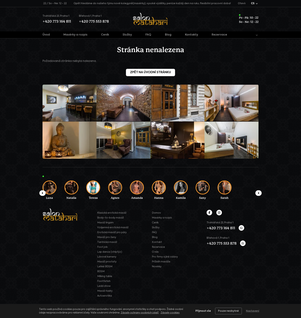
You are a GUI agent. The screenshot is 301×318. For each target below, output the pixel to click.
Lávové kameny (106, 257)
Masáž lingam (105, 222)
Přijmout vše (203, 311)
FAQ (148, 34)
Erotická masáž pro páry (112, 232)
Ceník (105, 34)
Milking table (104, 276)
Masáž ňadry (105, 291)
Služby (127, 34)
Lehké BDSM (104, 266)
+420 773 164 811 (57, 21)
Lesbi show (104, 286)
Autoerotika (104, 296)
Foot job (102, 247)
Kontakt (157, 242)
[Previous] (42, 193)
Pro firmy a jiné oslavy (165, 257)
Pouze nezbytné (228, 311)
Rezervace (219, 34)
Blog (168, 34)
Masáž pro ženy (106, 237)
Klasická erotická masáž (111, 213)
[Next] (258, 193)
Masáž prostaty (107, 261)
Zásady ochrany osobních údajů (140, 313)
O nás (155, 252)
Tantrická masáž (107, 242)
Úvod (46, 34)
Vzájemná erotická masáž (113, 227)
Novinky (156, 266)
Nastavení (252, 311)
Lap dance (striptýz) (109, 252)
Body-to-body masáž (110, 218)
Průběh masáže (161, 261)
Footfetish (103, 281)
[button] (254, 3)
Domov (156, 213)
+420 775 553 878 (94, 21)
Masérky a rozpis (75, 34)
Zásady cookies (170, 313)
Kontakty (191, 34)
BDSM (101, 271)
